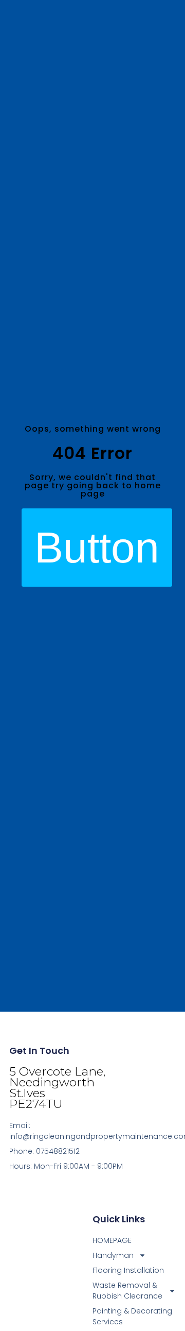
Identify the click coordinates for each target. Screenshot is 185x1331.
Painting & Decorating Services (132, 1316)
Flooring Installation (128, 1270)
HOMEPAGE (112, 1240)
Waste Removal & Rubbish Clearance (127, 1290)
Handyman (113, 1255)
